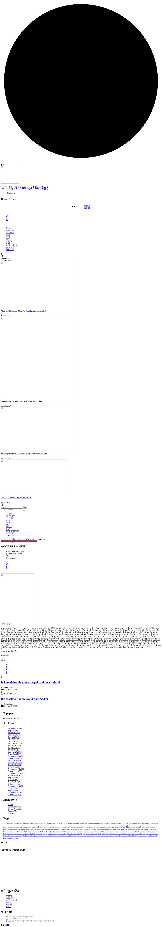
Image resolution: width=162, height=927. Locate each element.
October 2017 (14, 795)
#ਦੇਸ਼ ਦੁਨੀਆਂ (6, 541)
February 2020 (15, 763)
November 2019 (16, 769)
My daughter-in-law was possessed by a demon (96, 829)
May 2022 (14, 739)
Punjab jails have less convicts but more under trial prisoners (82, 831)
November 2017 (15, 792)
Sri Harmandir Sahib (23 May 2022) (96, 834)
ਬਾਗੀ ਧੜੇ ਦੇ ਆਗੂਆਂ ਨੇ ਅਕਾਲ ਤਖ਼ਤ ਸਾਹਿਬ (16, 498)
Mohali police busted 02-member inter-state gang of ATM (24, 454)
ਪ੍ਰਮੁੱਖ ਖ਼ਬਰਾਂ (10, 230)
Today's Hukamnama (88, 836)
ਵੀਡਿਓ (8, 243)
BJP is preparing (154, 823)
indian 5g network (147, 827)
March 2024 (14, 733)
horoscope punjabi (136, 827)
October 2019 (15, 771)
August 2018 (14, 788)
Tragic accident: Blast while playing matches (131, 836)
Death (37, 827)
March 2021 (13, 750)
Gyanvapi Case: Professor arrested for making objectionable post (103, 827)
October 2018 (14, 784)
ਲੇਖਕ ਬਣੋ (9, 905)
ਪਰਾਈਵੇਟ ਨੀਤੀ (11, 900)
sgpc (84, 834)
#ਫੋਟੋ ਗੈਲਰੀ (25, 541)
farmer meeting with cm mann (75, 827)
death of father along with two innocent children (52, 827)
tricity (145, 836)
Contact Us (12, 811)
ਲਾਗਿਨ (8, 907)
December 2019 (16, 767)
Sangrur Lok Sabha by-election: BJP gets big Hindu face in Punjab (64, 834)
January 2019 (14, 782)
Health (126, 826)
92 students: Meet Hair (52, 823)
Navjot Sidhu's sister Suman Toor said (119, 829)
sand (44, 834)
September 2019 (16, 773)
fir (84, 827)
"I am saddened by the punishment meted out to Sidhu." (18, 823)
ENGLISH (10, 250)
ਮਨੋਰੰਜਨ (9, 241)
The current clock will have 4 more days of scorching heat (129, 834)
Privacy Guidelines (15, 809)
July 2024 (13, 731)
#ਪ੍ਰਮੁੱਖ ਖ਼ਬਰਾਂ (16, 541)
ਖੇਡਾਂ (7, 239)
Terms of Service (14, 807)
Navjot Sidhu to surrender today (139, 829)
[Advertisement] (72, 870)
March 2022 (13, 741)
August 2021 (14, 748)
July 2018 (13, 790)
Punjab (64, 831)
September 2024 (15, 728)
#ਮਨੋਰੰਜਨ (33, 541)
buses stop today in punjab (10, 827)
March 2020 (14, 760)
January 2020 (15, 765)
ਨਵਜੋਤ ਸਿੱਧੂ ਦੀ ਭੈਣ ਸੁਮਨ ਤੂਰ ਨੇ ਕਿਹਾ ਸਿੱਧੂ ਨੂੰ (25, 188)
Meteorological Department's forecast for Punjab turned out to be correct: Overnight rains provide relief (53, 829)
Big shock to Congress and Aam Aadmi (24, 698)
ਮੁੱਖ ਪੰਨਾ (9, 228)
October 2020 (15, 758)
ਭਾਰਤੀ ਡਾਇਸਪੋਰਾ (12, 245)
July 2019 (13, 778)
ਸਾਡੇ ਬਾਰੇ (11, 813)
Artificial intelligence (88, 823)
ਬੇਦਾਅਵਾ (9, 902)
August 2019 (15, 775)
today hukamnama (103, 836)
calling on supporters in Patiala (26, 827)
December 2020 (15, 754)
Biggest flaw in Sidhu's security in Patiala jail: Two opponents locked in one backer (126, 823)
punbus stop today (56, 831)
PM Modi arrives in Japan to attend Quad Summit (37, 831)
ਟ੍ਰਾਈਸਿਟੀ (10, 248)
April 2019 (13, 780)
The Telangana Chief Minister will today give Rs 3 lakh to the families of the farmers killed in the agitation (52, 836)
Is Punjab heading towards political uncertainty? (30, 682)
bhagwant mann (98, 823)
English (87, 206)
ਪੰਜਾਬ (8, 237)
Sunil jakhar (109, 834)
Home (10, 805)
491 (59, 823)
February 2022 (15, 743)
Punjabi (87, 208)
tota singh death (114, 836)
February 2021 (15, 752)
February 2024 (14, 735)
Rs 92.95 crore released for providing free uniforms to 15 (115, 831)
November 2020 (16, 756)
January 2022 (14, 745)
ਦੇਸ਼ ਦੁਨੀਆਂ (10, 233)
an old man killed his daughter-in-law (71, 823)
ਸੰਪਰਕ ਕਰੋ (10, 898)
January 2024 (14, 737)
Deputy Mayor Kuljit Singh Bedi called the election (21, 401)
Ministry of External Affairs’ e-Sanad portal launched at (23, 311)
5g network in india (39, 823)
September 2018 (15, 786)
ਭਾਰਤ (8, 235)
